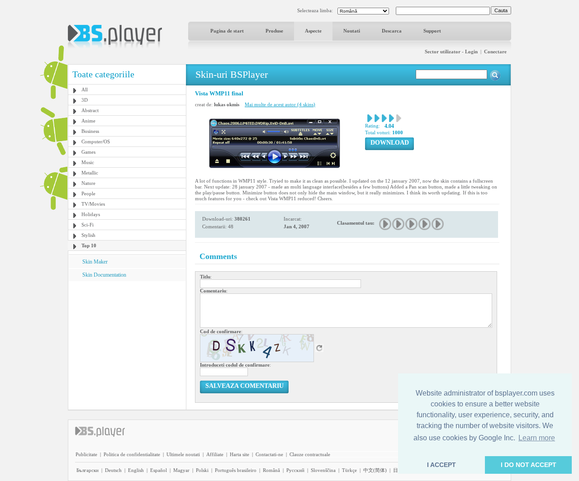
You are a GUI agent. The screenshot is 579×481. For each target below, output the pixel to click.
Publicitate (86, 454)
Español (158, 470)
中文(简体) (375, 470)
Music (87, 162)
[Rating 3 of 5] (411, 224)
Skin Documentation (104, 275)
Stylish (88, 235)
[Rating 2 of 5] (398, 224)
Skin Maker (95, 262)
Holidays (90, 214)
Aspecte (313, 30)
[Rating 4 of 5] (425, 224)
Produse (274, 30)
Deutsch (113, 470)
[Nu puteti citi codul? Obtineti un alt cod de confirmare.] (319, 347)
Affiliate (214, 454)
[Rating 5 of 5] (438, 224)
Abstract (90, 110)
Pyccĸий (295, 470)
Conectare (495, 51)
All (84, 89)
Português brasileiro (235, 470)
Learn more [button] (536, 438)
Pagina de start (227, 30)
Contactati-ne (269, 454)
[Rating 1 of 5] (385, 224)
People (88, 193)
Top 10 (88, 245)
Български (87, 470)
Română (271, 470)
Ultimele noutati (183, 454)
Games (88, 152)
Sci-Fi (87, 224)
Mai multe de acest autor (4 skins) (280, 104)
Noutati (351, 30)
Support (432, 30)
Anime (88, 120)
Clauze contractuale (310, 454)
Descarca (392, 30)
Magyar (181, 470)
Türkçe (349, 470)
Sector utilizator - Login (451, 51)
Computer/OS (95, 141)
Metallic (89, 172)
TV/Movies (93, 204)
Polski (202, 470)
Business (90, 131)
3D (84, 100)
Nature (88, 183)
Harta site (239, 454)
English (136, 470)
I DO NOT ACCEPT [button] (528, 464)
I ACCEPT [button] (441, 464)
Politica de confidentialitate (132, 454)
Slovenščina (323, 470)
